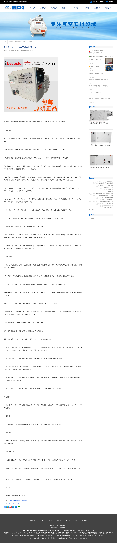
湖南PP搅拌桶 (51, 538)
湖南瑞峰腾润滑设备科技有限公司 (39, 530)
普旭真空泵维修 (72, 538)
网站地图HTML (54, 525)
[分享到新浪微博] (10, 507)
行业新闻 (30, 41)
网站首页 (17, 41)
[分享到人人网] (16, 507)
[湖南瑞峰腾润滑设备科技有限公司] (15, 9)
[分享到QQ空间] (7, 507)
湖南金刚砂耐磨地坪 (61, 538)
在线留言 (76, 520)
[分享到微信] (19, 507)
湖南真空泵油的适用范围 (105, 184)
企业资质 (67, 520)
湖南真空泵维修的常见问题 (108, 188)
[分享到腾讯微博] (13, 507)
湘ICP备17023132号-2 (88, 530)
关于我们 (32, 520)
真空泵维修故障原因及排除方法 (18, 500)
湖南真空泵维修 (82, 538)
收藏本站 (111, 1)
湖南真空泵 (91, 218)
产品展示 (41, 520)
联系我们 (84, 520)
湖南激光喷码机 (41, 538)
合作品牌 (58, 520)
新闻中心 (23, 41)
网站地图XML (63, 525)
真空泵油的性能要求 (14, 503)
